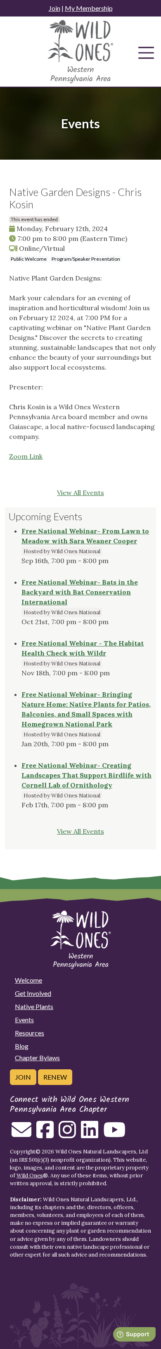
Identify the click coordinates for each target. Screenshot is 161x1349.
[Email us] (21, 1134)
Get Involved (33, 993)
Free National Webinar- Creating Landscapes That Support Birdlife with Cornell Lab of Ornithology (86, 775)
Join (54, 8)
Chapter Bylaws (37, 1057)
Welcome (28, 980)
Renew (55, 1077)
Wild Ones (30, 1175)
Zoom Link (26, 456)
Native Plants (34, 1006)
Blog (21, 1046)
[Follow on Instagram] (67, 1134)
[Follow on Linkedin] (89, 1134)
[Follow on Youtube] (114, 1134)
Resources (29, 1033)
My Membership (89, 8)
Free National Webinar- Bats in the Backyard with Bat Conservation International (79, 592)
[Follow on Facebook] (45, 1134)
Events (24, 1020)
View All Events (80, 492)
